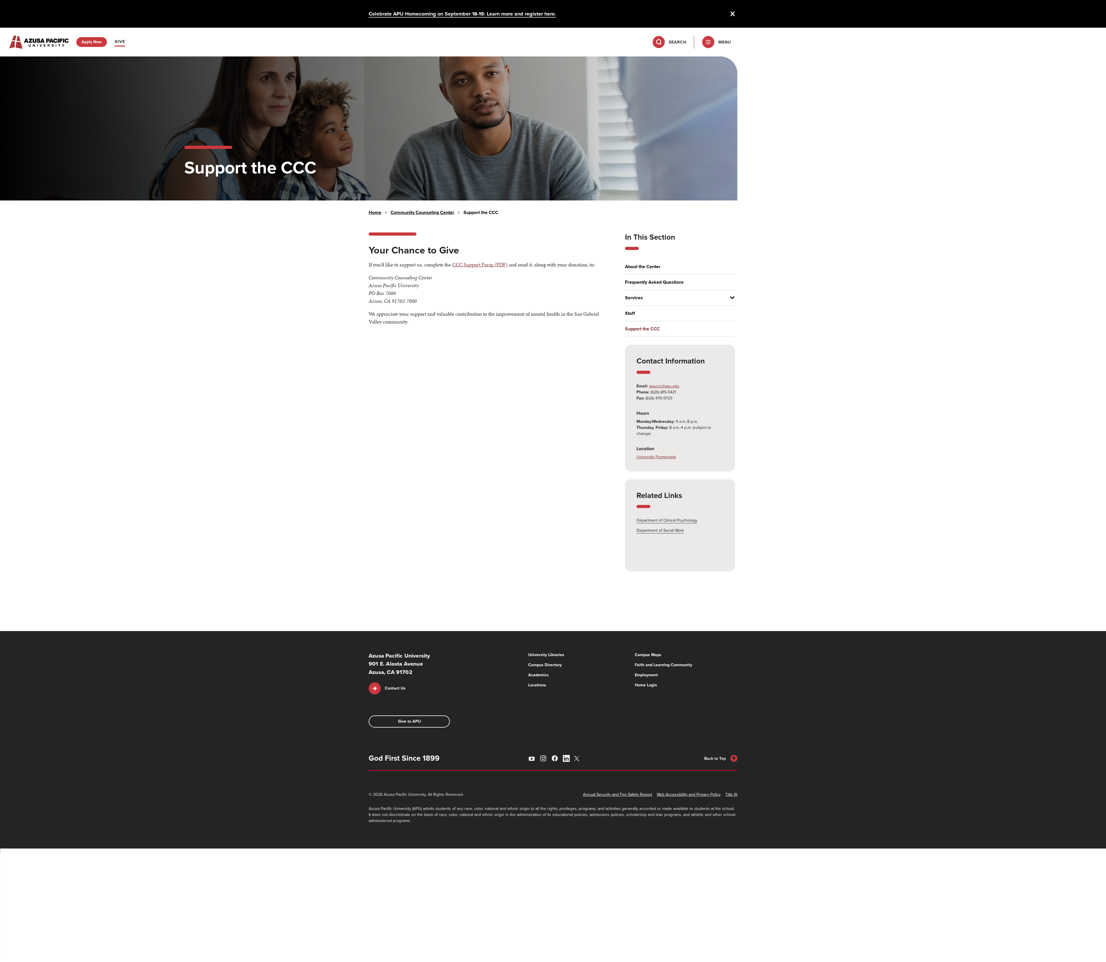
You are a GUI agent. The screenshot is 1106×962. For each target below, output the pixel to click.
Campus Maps (648, 655)
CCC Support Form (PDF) (479, 264)
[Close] (732, 13)
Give (120, 42)
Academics (538, 675)
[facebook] (554, 758)
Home (375, 212)
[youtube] (531, 758)
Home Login (646, 685)
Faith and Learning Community (663, 665)
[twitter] (577, 758)
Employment (646, 675)
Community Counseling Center (422, 212)
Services (634, 298)
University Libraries (546, 655)
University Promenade (656, 457)
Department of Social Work (660, 530)
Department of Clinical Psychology (667, 520)
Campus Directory (545, 665)
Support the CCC (642, 329)
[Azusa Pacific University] (39, 42)
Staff (630, 313)
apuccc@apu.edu (664, 386)
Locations (537, 685)
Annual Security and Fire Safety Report (617, 794)
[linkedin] (566, 758)
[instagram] (543, 758)
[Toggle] (730, 297)
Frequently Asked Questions (654, 282)
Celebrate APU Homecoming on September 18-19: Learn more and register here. (462, 14)
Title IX (731, 794)
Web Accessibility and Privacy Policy (689, 794)
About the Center (642, 267)
